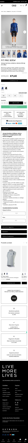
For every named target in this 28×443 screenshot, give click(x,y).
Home (2, 11)
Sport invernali (6, 396)
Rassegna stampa (19, 394)
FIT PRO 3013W (5, 276)
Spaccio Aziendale (19, 409)
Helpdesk (5, 410)
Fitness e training (7, 394)
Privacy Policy (6, 402)
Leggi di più (24, 72)
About (16, 388)
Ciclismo (4, 390)
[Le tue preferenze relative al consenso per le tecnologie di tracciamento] (26, 332)
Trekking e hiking (6, 392)
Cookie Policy (5, 404)
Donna (5, 11)
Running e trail (6, 388)
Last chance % (18, 390)
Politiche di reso (6, 408)
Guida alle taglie (23, 92)
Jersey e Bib (13, 11)
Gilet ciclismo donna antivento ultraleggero (10, 277)
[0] (25, 5)
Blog (16, 392)
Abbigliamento (9, 11)
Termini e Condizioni (7, 406)
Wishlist (17, 407)
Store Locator (18, 396)
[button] (24, 32)
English (17, 410)
